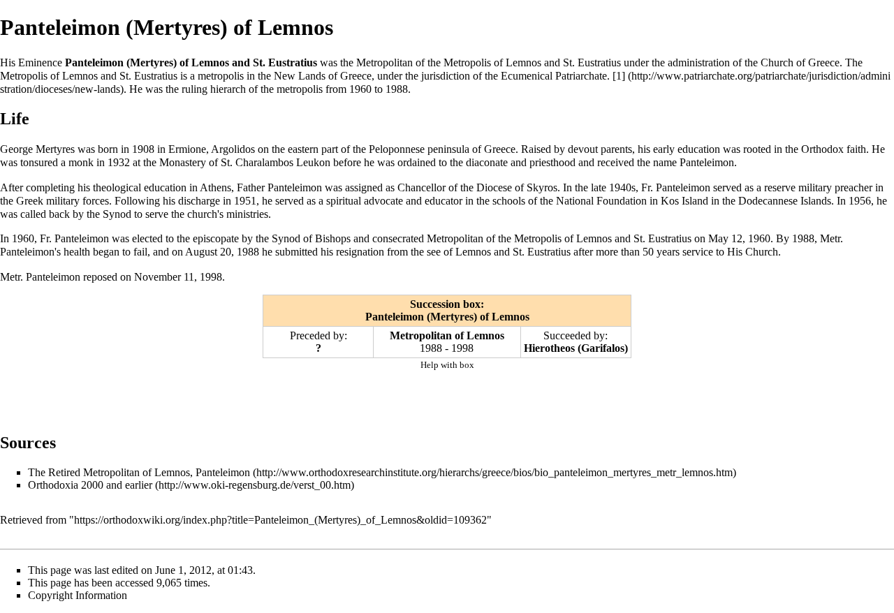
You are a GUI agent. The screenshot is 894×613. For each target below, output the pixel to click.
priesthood (552, 162)
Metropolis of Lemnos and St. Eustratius (532, 62)
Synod (117, 214)
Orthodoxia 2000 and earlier (90, 485)
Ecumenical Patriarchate (554, 76)
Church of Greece (800, 62)
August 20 (208, 252)
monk (81, 162)
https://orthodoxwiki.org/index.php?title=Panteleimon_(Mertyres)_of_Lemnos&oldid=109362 (280, 520)
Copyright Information (77, 595)
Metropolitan (384, 62)
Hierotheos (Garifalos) (576, 348)
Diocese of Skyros (516, 187)
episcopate (216, 238)
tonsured (39, 162)
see (434, 252)
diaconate (487, 162)
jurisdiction (445, 76)
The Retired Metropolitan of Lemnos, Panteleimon (139, 472)
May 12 (725, 238)
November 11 (164, 277)
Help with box (447, 365)
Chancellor (421, 187)
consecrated (398, 238)
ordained (416, 162)
